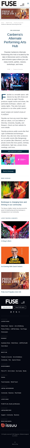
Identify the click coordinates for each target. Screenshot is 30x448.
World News (14, 343)
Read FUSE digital (19, 307)
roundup (3, 338)
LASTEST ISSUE (5, 321)
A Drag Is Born (6, 241)
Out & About (4, 346)
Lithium (15, 435)
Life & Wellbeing (19, 326)
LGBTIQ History (15, 329)
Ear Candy (19, 371)
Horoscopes (4, 332)
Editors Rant (4, 326)
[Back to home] (13, 3)
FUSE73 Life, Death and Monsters (10, 404)
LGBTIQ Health (23, 343)
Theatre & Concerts (18, 69)
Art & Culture (11, 371)
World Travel (14, 382)
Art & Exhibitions (17, 357)
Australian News (5, 343)
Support (3, 415)
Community (4, 360)
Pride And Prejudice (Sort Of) (11, 292)
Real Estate (18, 393)
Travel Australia (5, 382)
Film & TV (4, 371)
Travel (3, 377)
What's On (4, 352)
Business (11, 393)
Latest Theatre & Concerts (9, 218)
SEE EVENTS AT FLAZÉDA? (15, 151)
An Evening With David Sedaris (11, 266)
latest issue (5, 399)
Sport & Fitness (16, 360)
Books (24, 371)
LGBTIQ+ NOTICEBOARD (7, 388)
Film (10, 360)
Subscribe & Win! (7, 307)
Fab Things (23, 329)
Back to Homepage (8, 171)
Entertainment (5, 366)
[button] (28, 3)
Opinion (11, 326)
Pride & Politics (5, 329)
